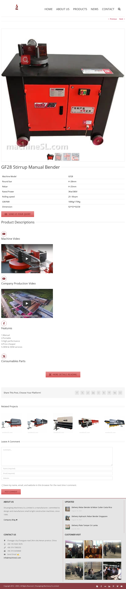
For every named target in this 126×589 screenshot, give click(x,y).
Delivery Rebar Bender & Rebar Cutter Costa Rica (92, 507)
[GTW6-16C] (85, 414)
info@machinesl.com (12, 558)
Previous (113, 19)
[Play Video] (27, 259)
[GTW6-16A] (33, 414)
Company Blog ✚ (10, 520)
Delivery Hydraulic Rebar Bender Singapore (89, 516)
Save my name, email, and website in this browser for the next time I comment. (40, 485)
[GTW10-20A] (111, 414)
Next (121, 19)
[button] (119, 9)
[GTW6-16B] (59, 414)
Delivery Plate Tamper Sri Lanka (85, 525)
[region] (63, 95)
